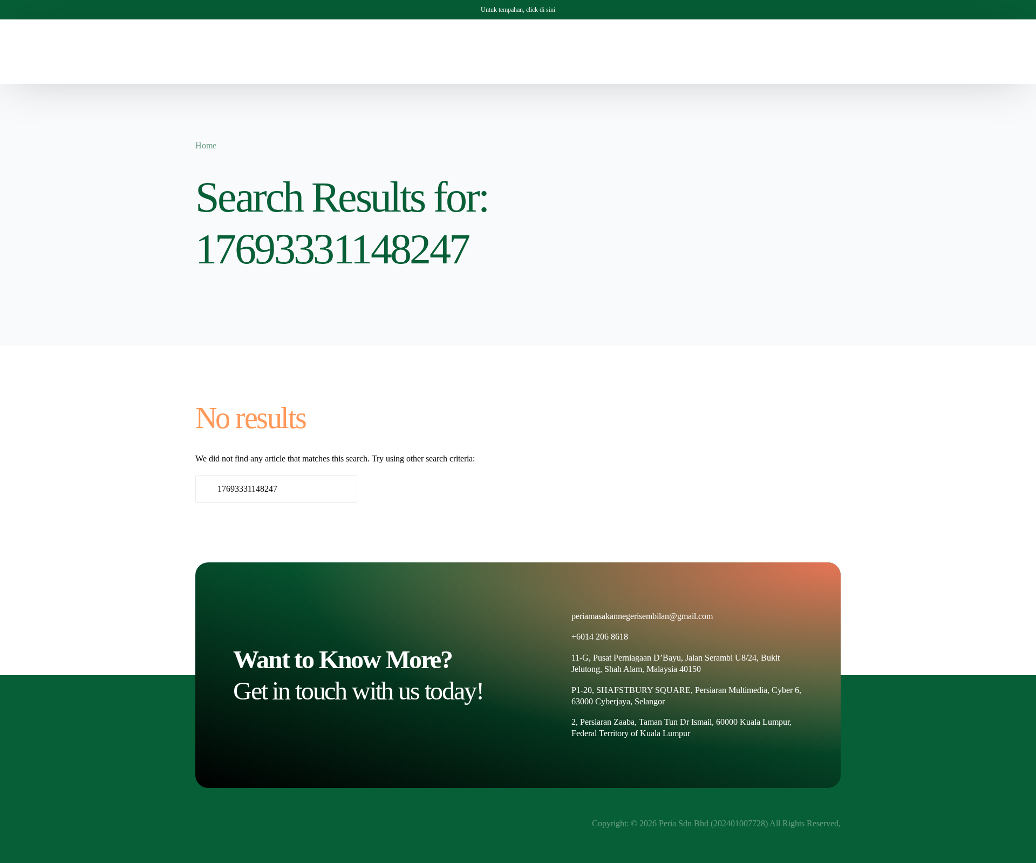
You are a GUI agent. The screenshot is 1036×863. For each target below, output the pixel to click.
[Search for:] (276, 489)
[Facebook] (826, 51)
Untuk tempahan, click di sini (518, 9)
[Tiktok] (863, 51)
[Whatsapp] (882, 51)
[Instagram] (845, 51)
